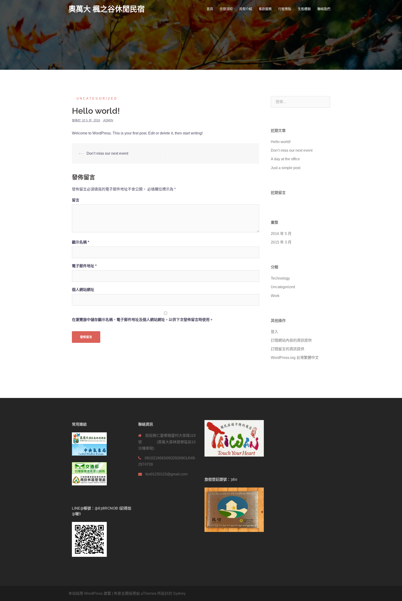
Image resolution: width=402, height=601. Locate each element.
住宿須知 (226, 9)
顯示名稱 (80, 242)
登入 (274, 332)
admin (108, 120)
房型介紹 (245, 9)
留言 (75, 200)
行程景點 (284, 9)
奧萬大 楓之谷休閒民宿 (106, 9)
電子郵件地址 (84, 266)
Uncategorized (97, 98)
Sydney (179, 593)
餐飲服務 (265, 9)
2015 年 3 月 (281, 242)
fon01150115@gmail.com (166, 474)
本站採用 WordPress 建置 (89, 593)
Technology (280, 278)
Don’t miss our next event (107, 153)
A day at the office (285, 159)
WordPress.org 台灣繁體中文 (295, 358)
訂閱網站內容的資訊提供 (291, 340)
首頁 (210, 9)
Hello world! (281, 142)
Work (275, 296)
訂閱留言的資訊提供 (287, 349)
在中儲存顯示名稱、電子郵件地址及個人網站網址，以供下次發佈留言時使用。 (142, 320)
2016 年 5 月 (281, 234)
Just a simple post (285, 168)
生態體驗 (304, 9)
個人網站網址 (83, 290)
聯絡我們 (323, 9)
